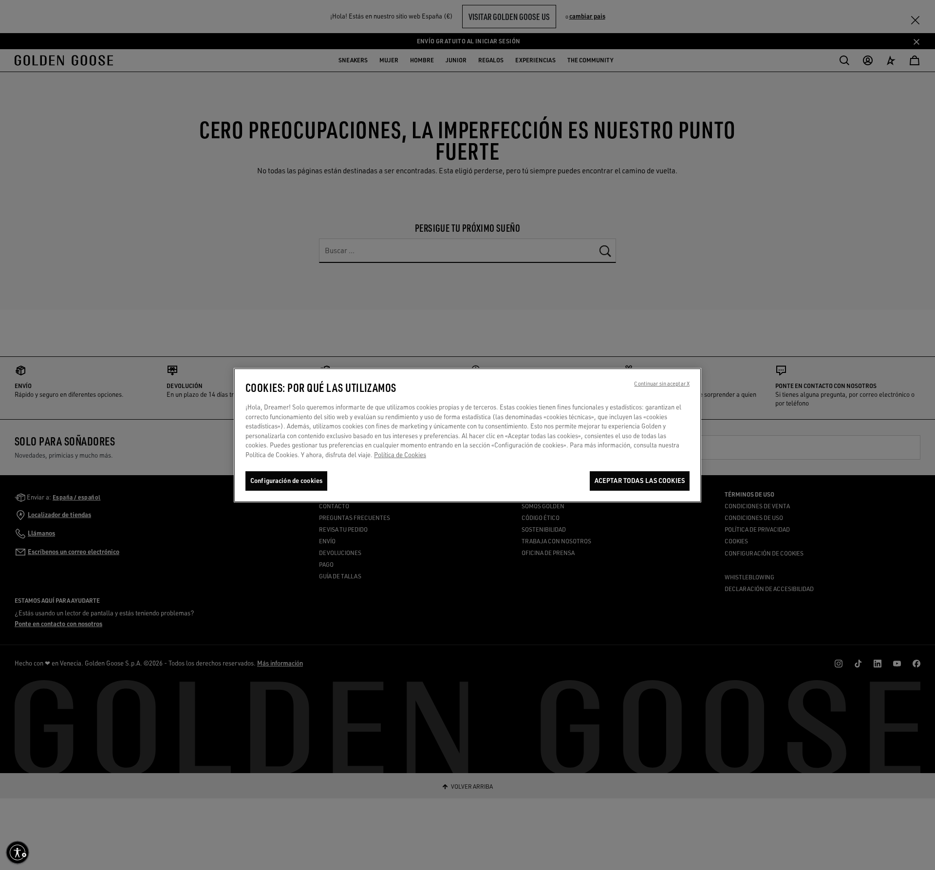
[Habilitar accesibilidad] (17, 852)
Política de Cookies (400, 454)
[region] (467, 435)
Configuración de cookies (286, 480)
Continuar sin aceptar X (662, 383)
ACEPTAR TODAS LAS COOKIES (640, 480)
